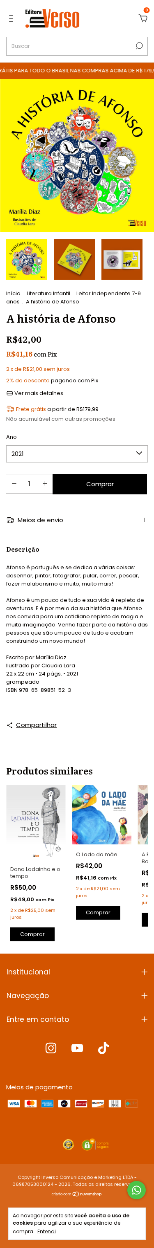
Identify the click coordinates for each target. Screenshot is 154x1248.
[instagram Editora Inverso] (51, 1048)
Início (13, 293)
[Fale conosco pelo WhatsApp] (136, 1190)
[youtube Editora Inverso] (77, 1048)
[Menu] (12, 18)
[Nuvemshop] (77, 1194)
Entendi (46, 1231)
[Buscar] (138, 46)
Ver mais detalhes (38, 393)
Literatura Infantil (48, 293)
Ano (11, 437)
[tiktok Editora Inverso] (103, 1048)
